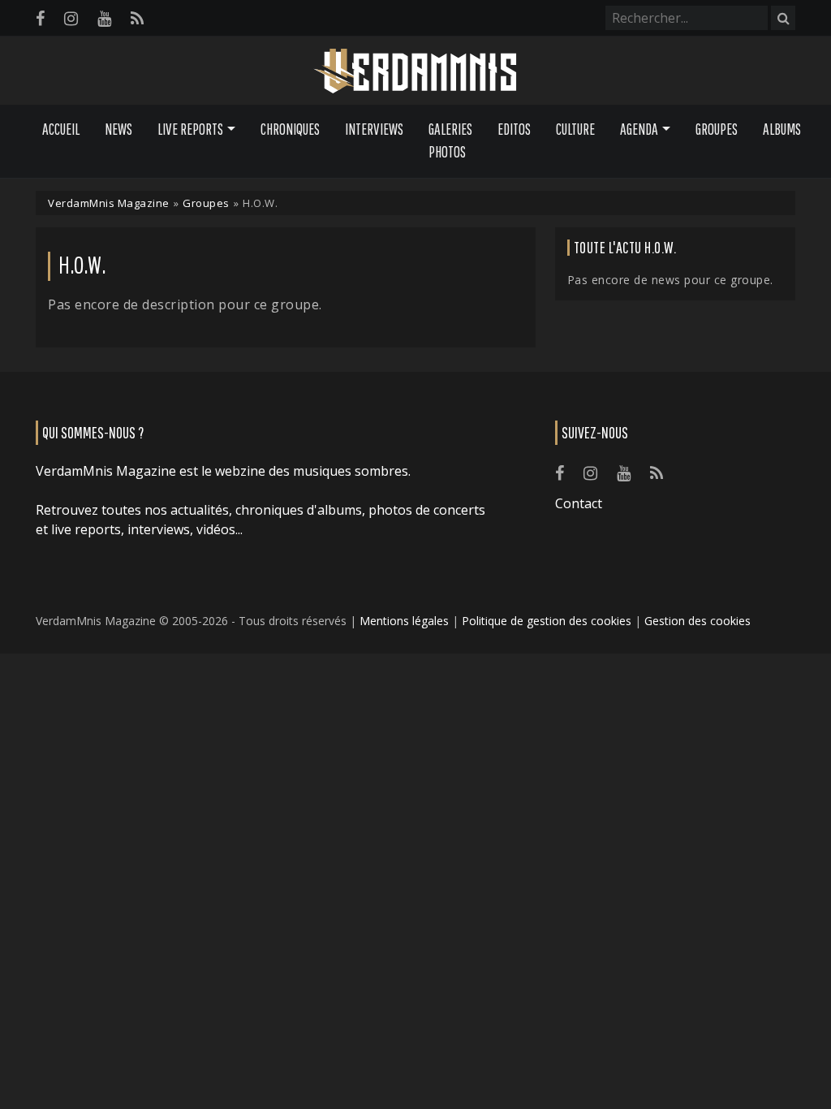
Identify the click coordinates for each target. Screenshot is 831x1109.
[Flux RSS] (137, 18)
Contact (578, 503)
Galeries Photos (450, 141)
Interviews (374, 129)
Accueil (61, 129)
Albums (782, 129)
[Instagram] (71, 18)
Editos (514, 129)
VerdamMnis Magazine (109, 203)
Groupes (716, 129)
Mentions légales (404, 620)
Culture (575, 129)
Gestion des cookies (697, 620)
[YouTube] (104, 18)
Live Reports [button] (190, 129)
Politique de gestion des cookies (546, 620)
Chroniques (290, 129)
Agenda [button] (639, 129)
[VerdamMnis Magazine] (415, 71)
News (118, 129)
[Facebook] (40, 18)
